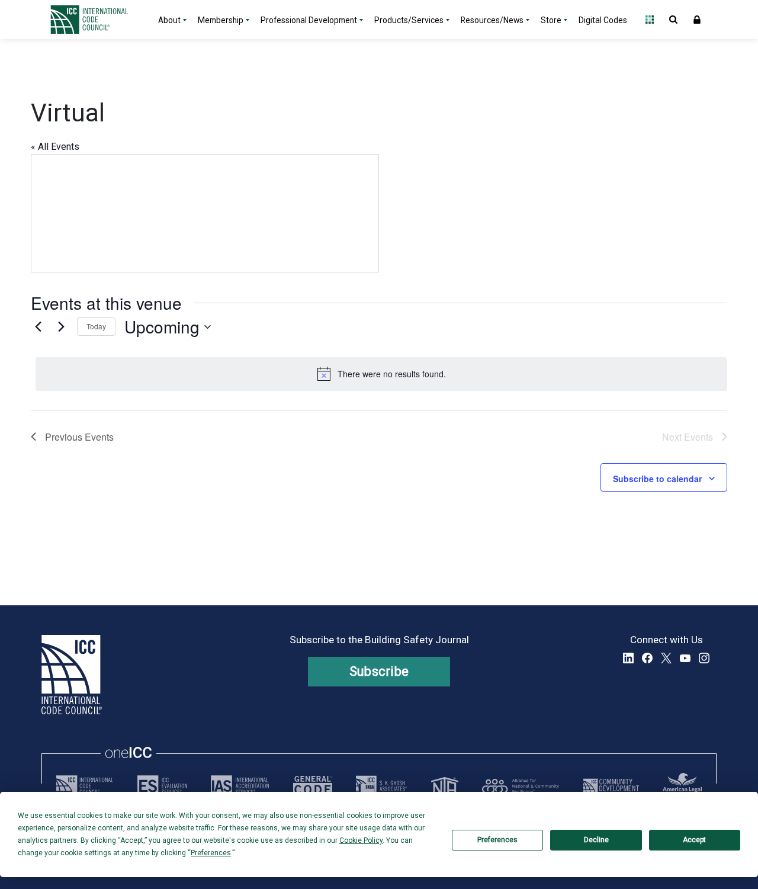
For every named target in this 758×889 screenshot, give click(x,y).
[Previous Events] (38, 327)
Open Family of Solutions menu (649, 19)
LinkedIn (628, 658)
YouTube (685, 658)
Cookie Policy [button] (361, 840)
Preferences (497, 840)
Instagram (704, 658)
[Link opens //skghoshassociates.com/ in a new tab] (381, 786)
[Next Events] (61, 327)
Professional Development (309, 20)
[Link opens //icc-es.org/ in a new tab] (162, 786)
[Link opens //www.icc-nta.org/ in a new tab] (444, 786)
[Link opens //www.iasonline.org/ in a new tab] (240, 786)
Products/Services (409, 20)
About (169, 20)
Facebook (647, 658)
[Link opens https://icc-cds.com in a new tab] (611, 786)
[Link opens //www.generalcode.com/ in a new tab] (312, 786)
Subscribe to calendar (657, 478)
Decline (596, 840)
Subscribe (379, 671)
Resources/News (492, 20)
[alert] (381, 373)
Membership (220, 20)
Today (96, 326)
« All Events (55, 146)
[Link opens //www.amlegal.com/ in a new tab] (682, 786)
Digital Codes (603, 20)
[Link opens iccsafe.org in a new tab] (84, 786)
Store (551, 20)
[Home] (96, 19)
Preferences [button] (211, 853)
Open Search (673, 19)
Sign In (697, 19)
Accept (694, 840)
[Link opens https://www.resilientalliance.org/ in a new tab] (520, 786)
